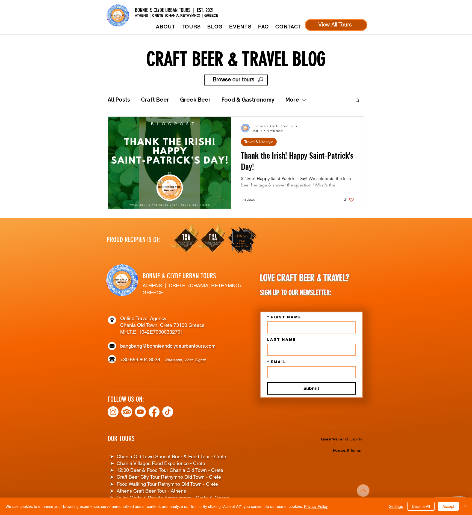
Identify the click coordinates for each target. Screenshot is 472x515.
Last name (281, 340)
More (292, 99)
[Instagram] (113, 411)
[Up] (363, 490)
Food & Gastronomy (248, 99)
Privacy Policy (316, 506)
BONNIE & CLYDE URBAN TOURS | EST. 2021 (175, 10)
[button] (191, 26)
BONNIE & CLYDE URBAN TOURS (179, 276)
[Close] (465, 506)
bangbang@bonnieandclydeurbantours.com (168, 346)
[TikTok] (167, 411)
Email (276, 362)
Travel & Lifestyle (258, 142)
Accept (448, 506)
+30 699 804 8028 (142, 359)
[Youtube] (140, 411)
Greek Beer (195, 99)
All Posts (119, 99)
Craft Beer (155, 99)
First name (284, 317)
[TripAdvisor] (126, 411)
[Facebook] (154, 411)
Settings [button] (396, 506)
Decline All (421, 506)
